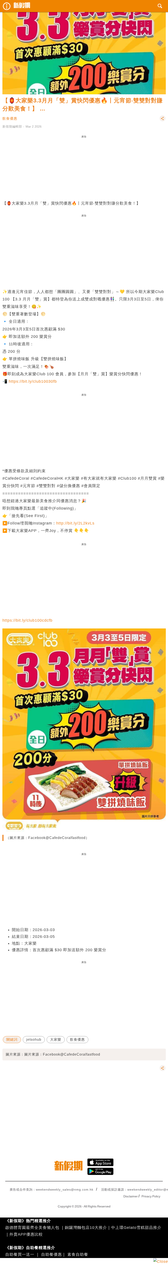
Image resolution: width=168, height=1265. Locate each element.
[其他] (162, 120)
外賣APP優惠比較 (26, 1234)
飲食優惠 (9, 118)
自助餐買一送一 (19, 1254)
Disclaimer (130, 1196)
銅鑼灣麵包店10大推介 (86, 1227)
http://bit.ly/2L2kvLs (75, 523)
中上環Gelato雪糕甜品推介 (136, 1227)
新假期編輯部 (12, 126)
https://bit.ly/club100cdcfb (27, 620)
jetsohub (33, 1039)
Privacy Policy (151, 1196)
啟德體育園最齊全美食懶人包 (32, 1227)
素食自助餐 (77, 1254)
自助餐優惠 (51, 1254)
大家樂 (55, 1039)
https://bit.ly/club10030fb (33, 381)
